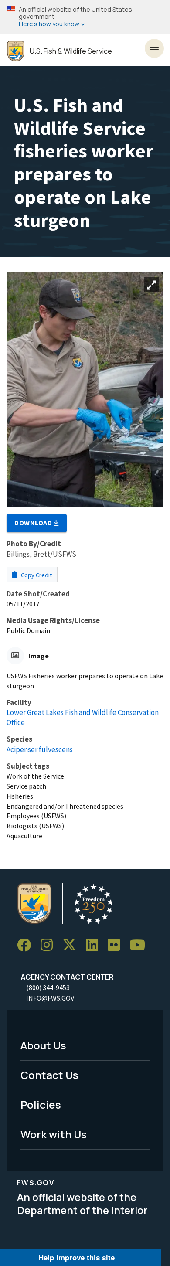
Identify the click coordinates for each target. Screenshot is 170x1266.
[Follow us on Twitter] (72, 945)
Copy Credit (36, 575)
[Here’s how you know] (85, 17)
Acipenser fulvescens (40, 749)
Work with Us (53, 1134)
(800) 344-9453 (48, 987)
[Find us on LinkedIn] (95, 945)
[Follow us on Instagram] (50, 945)
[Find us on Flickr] (117, 945)
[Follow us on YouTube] (140, 945)
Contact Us (49, 1075)
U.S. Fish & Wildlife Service (71, 51)
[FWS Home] (15, 51)
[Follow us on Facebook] (27, 945)
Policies (40, 1104)
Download (34, 522)
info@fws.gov (50, 998)
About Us (43, 1045)
